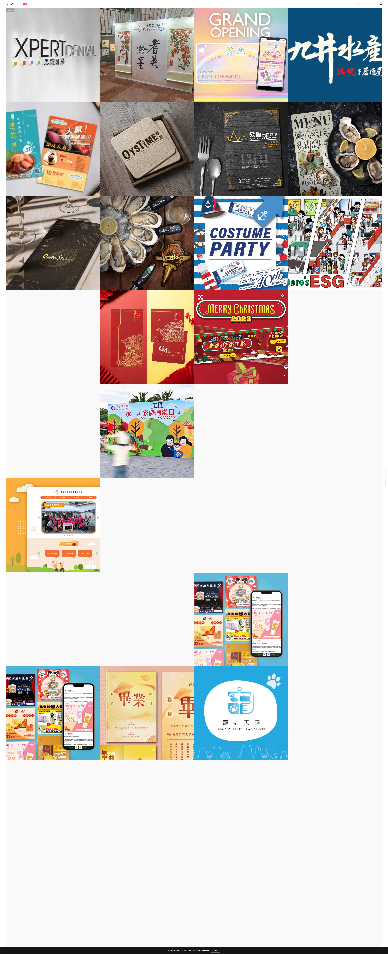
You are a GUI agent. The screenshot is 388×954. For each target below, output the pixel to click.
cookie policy (205, 950)
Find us (385, 486)
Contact (375, 4)
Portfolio (366, 4)
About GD (357, 4)
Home (349, 4)
